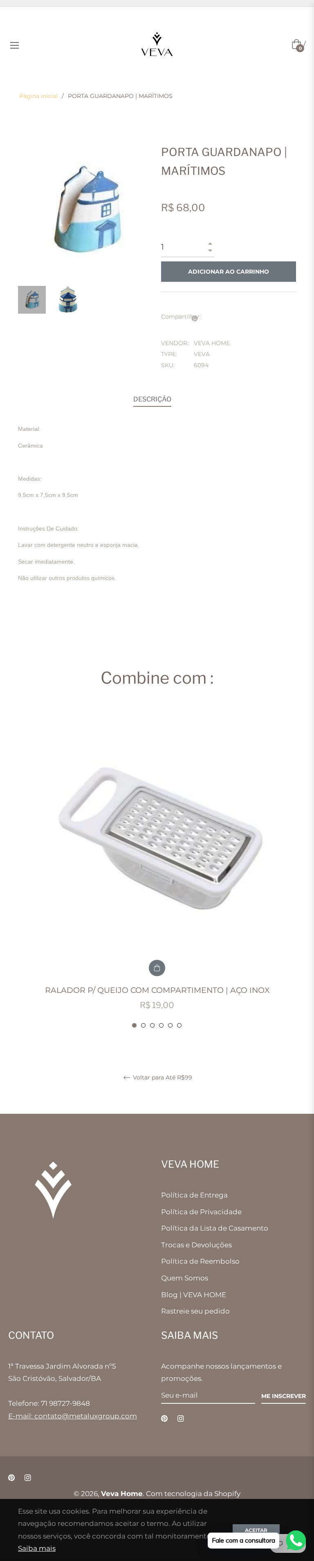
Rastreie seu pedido (195, 1311)
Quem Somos (184, 1278)
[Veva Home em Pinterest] (164, 1418)
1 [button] (134, 1025)
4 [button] (161, 1025)
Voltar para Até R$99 (161, 1077)
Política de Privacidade (201, 1212)
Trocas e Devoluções (196, 1245)
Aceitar (256, 1530)
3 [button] (152, 1025)
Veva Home (122, 1494)
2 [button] (143, 1025)
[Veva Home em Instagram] (180, 1418)
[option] (157, 868)
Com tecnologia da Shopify (193, 1494)
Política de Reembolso (200, 1261)
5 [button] (170, 1025)
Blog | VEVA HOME (193, 1295)
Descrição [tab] (152, 399)
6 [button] (179, 1025)
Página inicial (38, 96)
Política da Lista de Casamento (214, 1228)
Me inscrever (283, 1396)
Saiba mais (37, 1548)
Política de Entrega (194, 1195)
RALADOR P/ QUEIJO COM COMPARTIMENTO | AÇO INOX (157, 990)
